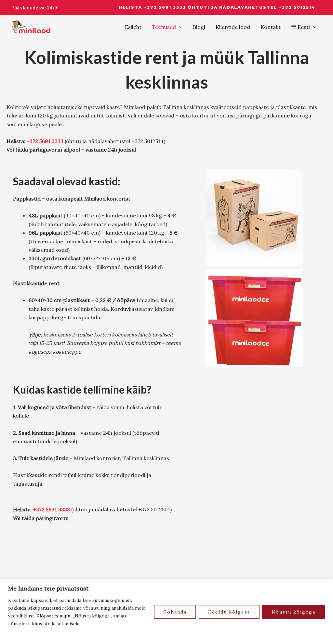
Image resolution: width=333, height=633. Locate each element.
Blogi (199, 27)
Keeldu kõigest (229, 612)
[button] (217, 7)
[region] (166, 606)
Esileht (133, 27)
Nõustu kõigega (293, 612)
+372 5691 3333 (45, 141)
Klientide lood (233, 27)
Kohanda (175, 612)
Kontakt (270, 27)
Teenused (164, 27)
